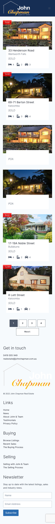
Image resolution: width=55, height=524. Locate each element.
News (6, 413)
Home (6, 410)
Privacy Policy (10, 423)
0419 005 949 (10, 355)
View (27, 43)
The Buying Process (13, 447)
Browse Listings (11, 440)
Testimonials (9, 420)
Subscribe (10, 512)
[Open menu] (49, 8)
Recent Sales (9, 444)
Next (27, 331)
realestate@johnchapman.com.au (20, 358)
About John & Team (13, 416)
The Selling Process (13, 467)
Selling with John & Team (16, 464)
